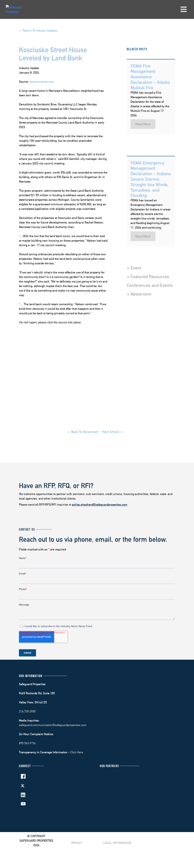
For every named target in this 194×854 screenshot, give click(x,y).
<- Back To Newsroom (83, 432)
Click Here (76, 752)
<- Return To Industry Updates (38, 30)
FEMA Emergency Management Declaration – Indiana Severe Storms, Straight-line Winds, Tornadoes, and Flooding (151, 179)
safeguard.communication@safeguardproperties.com (53, 725)
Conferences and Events (150, 285)
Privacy (76, 843)
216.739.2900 (27, 711)
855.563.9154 (27, 743)
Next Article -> (112, 432)
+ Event (134, 267)
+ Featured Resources (148, 276)
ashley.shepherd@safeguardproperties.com (99, 504)
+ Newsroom (139, 294)
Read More (143, 124)
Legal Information (117, 843)
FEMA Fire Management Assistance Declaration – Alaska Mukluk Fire (150, 76)
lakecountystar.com (41, 81)
